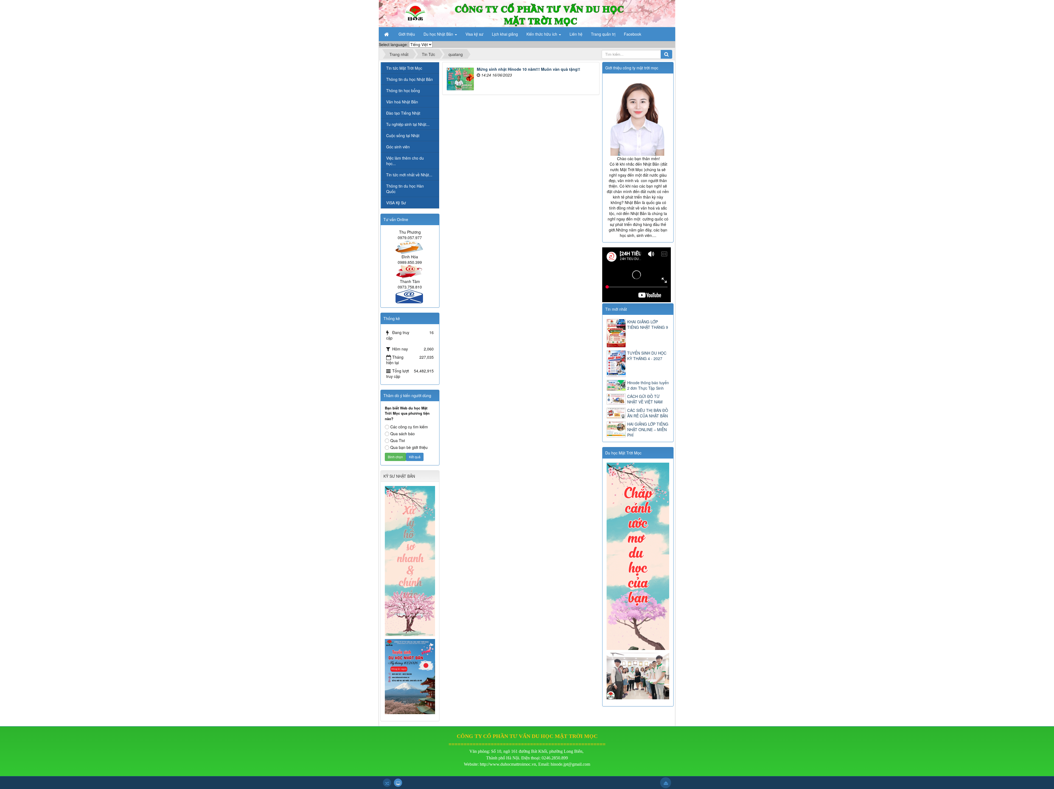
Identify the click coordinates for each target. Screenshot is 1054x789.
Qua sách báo (402, 433)
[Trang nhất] (387, 34)
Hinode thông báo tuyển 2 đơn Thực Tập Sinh (648, 385)
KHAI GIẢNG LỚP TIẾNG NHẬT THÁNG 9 (647, 324)
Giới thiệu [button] (407, 34)
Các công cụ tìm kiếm (409, 426)
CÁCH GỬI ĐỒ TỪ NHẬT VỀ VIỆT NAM (645, 399)
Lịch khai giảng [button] (505, 34)
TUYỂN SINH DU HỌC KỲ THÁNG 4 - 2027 (646, 355)
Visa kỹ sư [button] (474, 34)
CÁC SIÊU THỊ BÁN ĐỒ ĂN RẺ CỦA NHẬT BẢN (647, 413)
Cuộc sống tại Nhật (402, 135)
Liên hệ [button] (576, 34)
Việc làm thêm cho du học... (405, 160)
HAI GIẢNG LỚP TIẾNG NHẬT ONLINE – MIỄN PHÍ (647, 429)
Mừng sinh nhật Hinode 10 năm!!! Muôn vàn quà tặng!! (528, 69)
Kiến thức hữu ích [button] (542, 34)
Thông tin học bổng (403, 90)
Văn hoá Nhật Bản (402, 101)
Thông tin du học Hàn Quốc (405, 188)
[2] (639, 675)
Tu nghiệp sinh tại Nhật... (408, 124)
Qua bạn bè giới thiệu (409, 447)
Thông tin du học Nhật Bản (409, 79)
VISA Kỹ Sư (396, 202)
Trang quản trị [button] (603, 34)
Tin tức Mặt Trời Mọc (404, 68)
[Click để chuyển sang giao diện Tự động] (387, 783)
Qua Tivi (397, 440)
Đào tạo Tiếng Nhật (403, 113)
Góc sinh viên (398, 146)
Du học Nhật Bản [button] (439, 34)
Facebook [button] (632, 34)
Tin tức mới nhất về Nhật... (409, 174)
